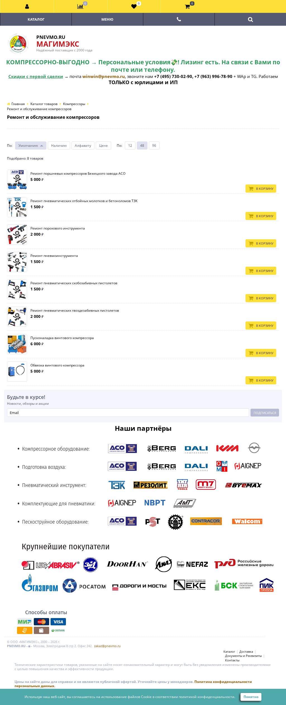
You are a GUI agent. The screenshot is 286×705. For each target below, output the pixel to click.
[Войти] (27, 6)
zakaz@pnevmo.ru (107, 646)
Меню (107, 19)
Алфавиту (83, 145)
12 (130, 145)
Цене (103, 145)
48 (142, 145)
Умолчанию (28, 145)
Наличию (59, 145)
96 (154, 145)
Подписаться (265, 413)
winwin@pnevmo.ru (103, 76)
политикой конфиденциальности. (207, 696)
